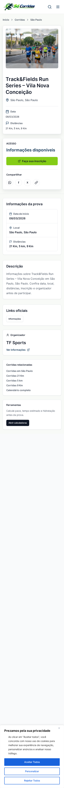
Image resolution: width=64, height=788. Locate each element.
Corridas (20, 19)
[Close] (60, 728)
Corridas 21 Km (15, 375)
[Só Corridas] (19, 7)
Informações (15, 319)
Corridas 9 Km (14, 385)
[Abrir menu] (57, 6)
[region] (32, 756)
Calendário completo (18, 390)
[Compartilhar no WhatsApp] (9, 182)
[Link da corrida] (36, 182)
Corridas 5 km (14, 380)
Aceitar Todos (32, 761)
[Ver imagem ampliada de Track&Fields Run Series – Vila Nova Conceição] (32, 48)
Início (6, 19)
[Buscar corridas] (49, 6)
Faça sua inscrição (34, 161)
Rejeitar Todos (32, 780)
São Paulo (36, 19)
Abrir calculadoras (18, 423)
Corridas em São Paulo (19, 370)
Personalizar (32, 771)
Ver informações (16, 349)
